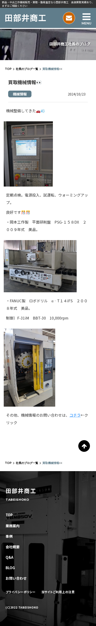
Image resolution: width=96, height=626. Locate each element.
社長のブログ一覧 (27, 69)
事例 (9, 536)
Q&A (9, 557)
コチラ (75, 415)
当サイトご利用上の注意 (58, 592)
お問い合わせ (16, 578)
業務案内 (13, 525)
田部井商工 (21, 490)
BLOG (10, 567)
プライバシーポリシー (21, 592)
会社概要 (13, 546)
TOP (8, 69)
